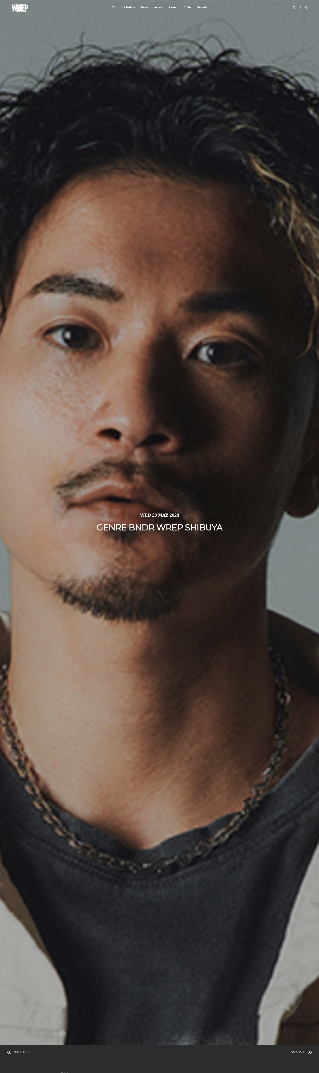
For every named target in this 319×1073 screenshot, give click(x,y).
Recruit (202, 7)
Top (114, 7)
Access (158, 7)
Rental (173, 7)
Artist (187, 7)
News (144, 7)
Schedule (129, 7)
